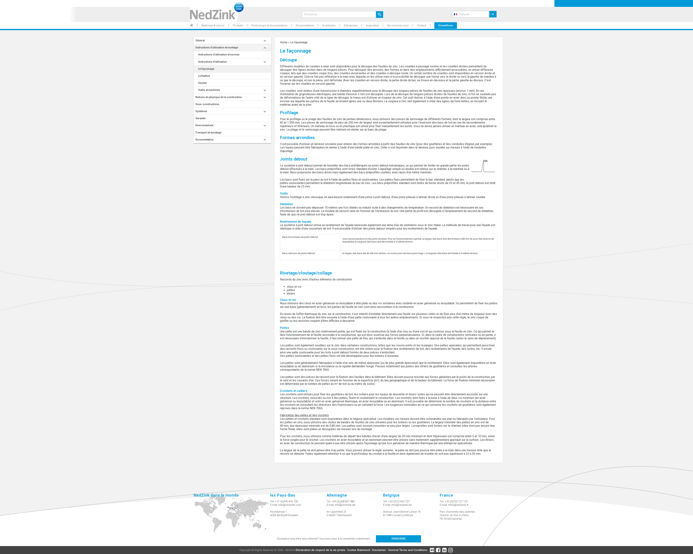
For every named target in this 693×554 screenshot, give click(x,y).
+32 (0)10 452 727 (398, 501)
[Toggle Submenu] (264, 40)
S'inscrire (398, 538)
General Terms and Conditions (407, 550)
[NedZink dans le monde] (232, 516)
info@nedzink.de (345, 505)
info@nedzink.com (289, 505)
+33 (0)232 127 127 (456, 501)
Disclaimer (379, 550)
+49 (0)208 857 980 (343, 501)
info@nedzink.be (401, 505)
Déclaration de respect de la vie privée (320, 550)
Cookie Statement (358, 550)
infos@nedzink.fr (458, 505)
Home (283, 42)
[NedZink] (217, 11)
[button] (474, 14)
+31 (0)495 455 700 (286, 501)
